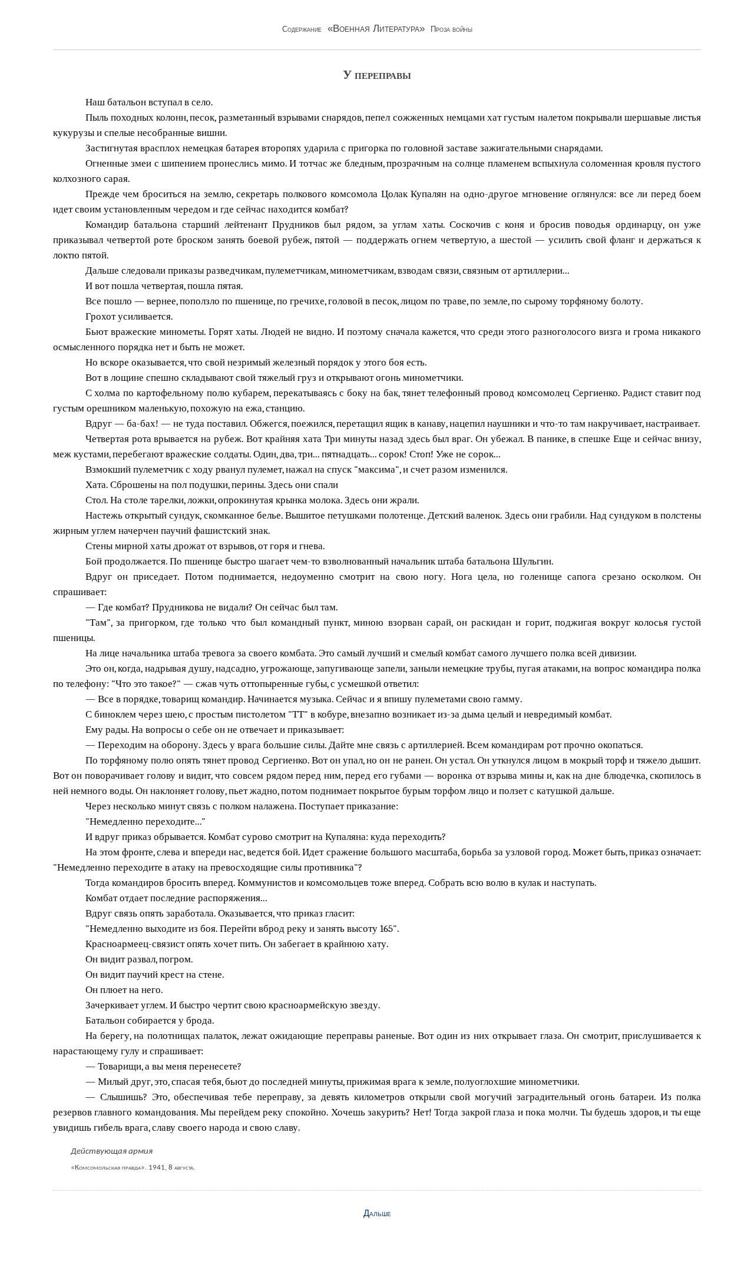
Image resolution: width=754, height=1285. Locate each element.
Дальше (377, 1213)
